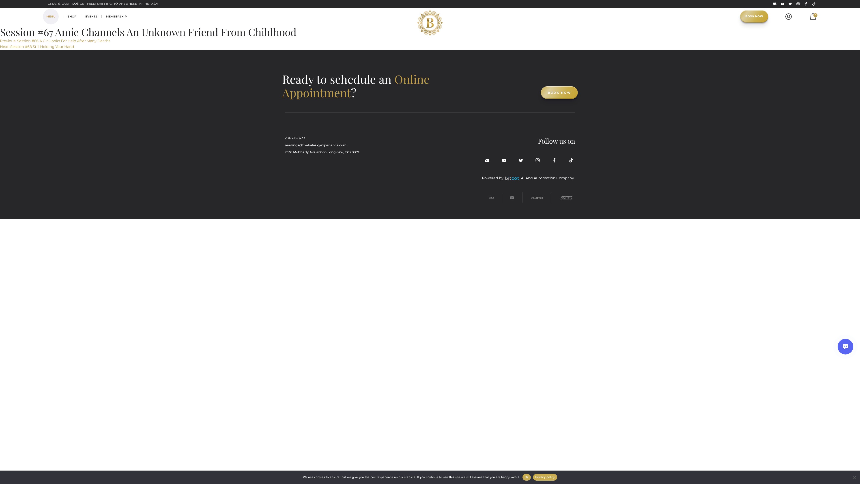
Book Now (754, 16)
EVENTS (91, 16)
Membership (116, 16)
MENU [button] (50, 16)
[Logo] (430, 16)
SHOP (72, 16)
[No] (854, 477)
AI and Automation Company (547, 178)
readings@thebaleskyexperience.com (315, 145)
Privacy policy (545, 477)
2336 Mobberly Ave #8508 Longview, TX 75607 (322, 152)
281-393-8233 (295, 138)
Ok (527, 477)
